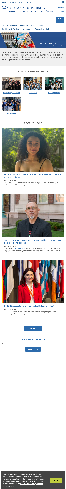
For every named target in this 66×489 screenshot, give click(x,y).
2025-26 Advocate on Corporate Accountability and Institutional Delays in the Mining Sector (32, 241)
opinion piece (16, 248)
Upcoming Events (33, 339)
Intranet (61, 15)
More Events (33, 349)
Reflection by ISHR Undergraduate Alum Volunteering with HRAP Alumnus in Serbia (32, 175)
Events (61, 11)
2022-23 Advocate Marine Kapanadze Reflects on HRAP (29, 306)
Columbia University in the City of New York (17, 2)
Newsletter (60, 7)
